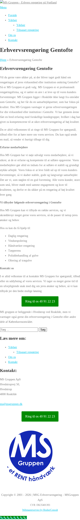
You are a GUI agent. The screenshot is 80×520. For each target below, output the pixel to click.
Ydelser (12, 20)
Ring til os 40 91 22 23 (40, 301)
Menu (3, 7)
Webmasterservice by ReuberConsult (40, 510)
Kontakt (12, 40)
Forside (12, 15)
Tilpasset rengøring (27, 30)
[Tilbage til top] (2, 487)
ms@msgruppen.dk (11, 404)
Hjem (3, 60)
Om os (12, 35)
